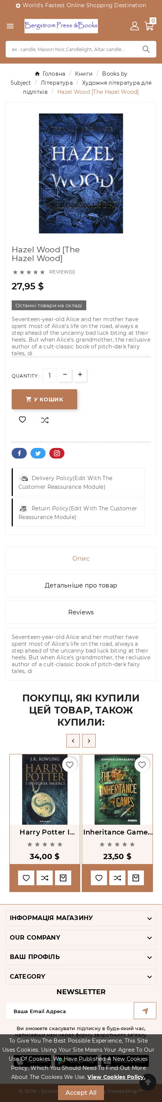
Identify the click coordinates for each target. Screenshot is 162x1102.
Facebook (19, 453)
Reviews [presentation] (81, 612)
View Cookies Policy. (116, 1077)
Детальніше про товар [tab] (81, 585)
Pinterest (56, 453)
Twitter (38, 453)
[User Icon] (134, 26)
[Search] (146, 49)
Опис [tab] (81, 558)
